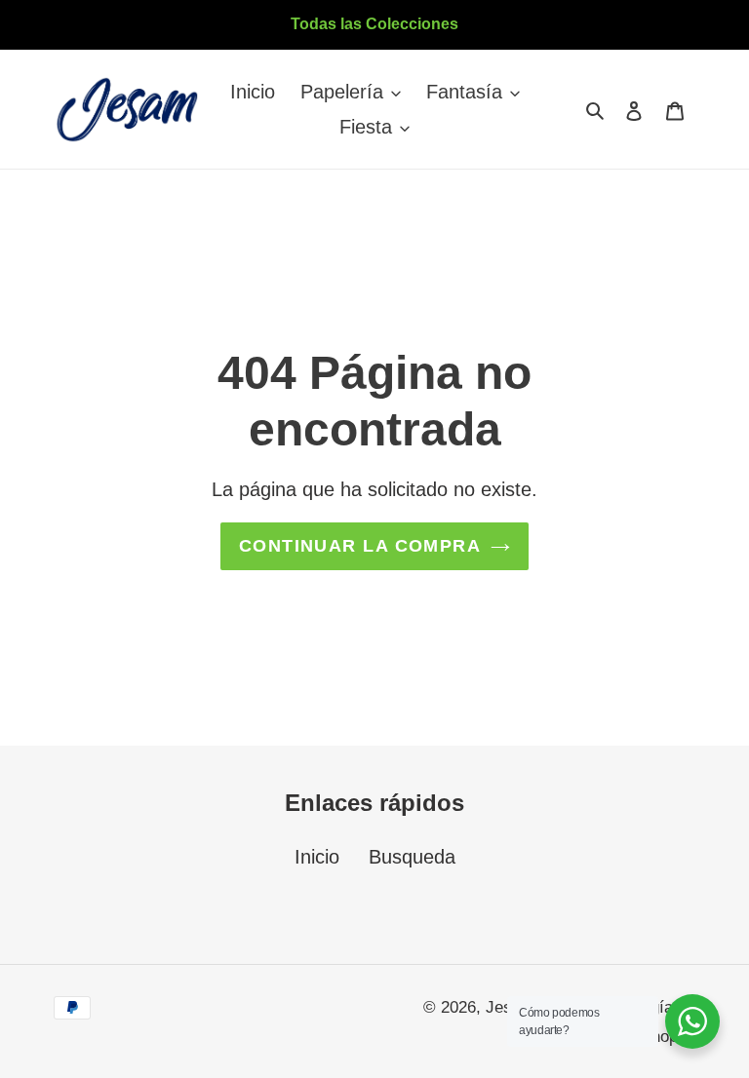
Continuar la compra (360, 546)
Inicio (317, 856)
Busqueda (412, 856)
